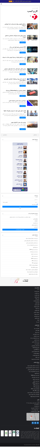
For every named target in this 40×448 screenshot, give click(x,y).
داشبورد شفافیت (37, 298)
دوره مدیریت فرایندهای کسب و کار (32, 246)
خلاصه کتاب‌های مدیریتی (35, 353)
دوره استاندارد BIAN (35, 262)
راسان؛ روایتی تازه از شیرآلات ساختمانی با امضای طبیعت (15, 37)
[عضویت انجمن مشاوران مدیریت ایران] (17, 436)
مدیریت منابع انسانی (36, 335)
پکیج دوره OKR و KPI (34, 268)
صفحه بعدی (5, 136)
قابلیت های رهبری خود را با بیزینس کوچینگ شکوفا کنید (15, 112)
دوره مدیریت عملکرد (35, 257)
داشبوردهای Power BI (36, 349)
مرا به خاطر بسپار (34, 205)
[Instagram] (38, 424)
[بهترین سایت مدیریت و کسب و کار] (10, 435)
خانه (36, 9)
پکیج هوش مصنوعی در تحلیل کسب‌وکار (32, 271)
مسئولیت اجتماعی (36, 313)
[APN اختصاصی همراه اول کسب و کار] (32, 51)
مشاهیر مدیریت (37, 345)
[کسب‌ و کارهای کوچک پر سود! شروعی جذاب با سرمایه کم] (32, 61)
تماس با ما (37, 323)
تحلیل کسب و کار (36, 329)
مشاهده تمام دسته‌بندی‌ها (35, 360)
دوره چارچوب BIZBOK (34, 259)
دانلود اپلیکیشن (37, 311)
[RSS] (33, 424)
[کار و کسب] (34, 5)
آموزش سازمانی (37, 306)
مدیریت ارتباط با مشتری (35, 343)
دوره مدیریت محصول (34, 255)
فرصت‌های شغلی (36, 317)
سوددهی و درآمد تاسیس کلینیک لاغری (17, 102)
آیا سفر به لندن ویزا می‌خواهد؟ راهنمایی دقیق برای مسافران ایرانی (15, 81)
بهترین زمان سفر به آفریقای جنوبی (18, 124)
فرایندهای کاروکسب (36, 302)
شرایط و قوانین (37, 319)
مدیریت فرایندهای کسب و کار (34, 339)
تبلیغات (38, 321)
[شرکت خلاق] (6, 436)
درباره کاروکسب (37, 294)
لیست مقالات (37, 358)
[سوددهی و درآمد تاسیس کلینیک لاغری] (32, 104)
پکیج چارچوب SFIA (35, 264)
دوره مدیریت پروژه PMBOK (33, 251)
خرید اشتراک (37, 310)
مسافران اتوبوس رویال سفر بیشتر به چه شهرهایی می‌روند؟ (15, 26)
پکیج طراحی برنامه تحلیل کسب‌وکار (32, 273)
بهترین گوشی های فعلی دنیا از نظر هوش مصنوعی (15, 70)
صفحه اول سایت (36, 292)
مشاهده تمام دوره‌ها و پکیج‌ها (33, 275)
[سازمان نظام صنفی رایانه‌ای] (14, 436)
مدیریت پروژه (37, 333)
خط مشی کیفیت (36, 315)
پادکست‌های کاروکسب (36, 356)
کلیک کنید (10, 1)
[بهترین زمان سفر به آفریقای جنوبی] (32, 126)
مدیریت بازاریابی (36, 341)
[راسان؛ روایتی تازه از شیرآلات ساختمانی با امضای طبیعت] (32, 39)
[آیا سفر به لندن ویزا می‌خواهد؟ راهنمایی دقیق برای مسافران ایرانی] (32, 83)
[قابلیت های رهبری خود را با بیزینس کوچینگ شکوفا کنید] (32, 114)
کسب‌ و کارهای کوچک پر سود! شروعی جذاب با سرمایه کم (14, 59)
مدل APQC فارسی (36, 351)
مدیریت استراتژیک (36, 337)
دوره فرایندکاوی (35, 248)
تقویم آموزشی (37, 304)
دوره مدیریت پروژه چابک (34, 253)
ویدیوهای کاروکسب (36, 354)
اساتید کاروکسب (36, 296)
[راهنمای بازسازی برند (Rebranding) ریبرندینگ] (32, 94)
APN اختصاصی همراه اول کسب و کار (18, 48)
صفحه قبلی (35, 136)
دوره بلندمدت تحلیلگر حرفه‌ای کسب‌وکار (32, 239)
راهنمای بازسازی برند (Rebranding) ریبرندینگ (16, 92)
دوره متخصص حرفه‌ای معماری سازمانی (32, 244)
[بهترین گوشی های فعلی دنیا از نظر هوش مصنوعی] (32, 72)
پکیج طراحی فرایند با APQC (33, 266)
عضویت (20, 209)
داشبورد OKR (37, 300)
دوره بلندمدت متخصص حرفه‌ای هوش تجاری (31, 242)
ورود (20, 208)
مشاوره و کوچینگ (36, 308)
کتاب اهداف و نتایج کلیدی (35, 347)
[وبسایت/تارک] (30, 17)
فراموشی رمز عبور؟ (5, 203)
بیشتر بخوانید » (22, 32)
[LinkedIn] (35, 424)
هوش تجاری (37, 331)
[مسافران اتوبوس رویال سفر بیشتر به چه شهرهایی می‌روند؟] (32, 28)
